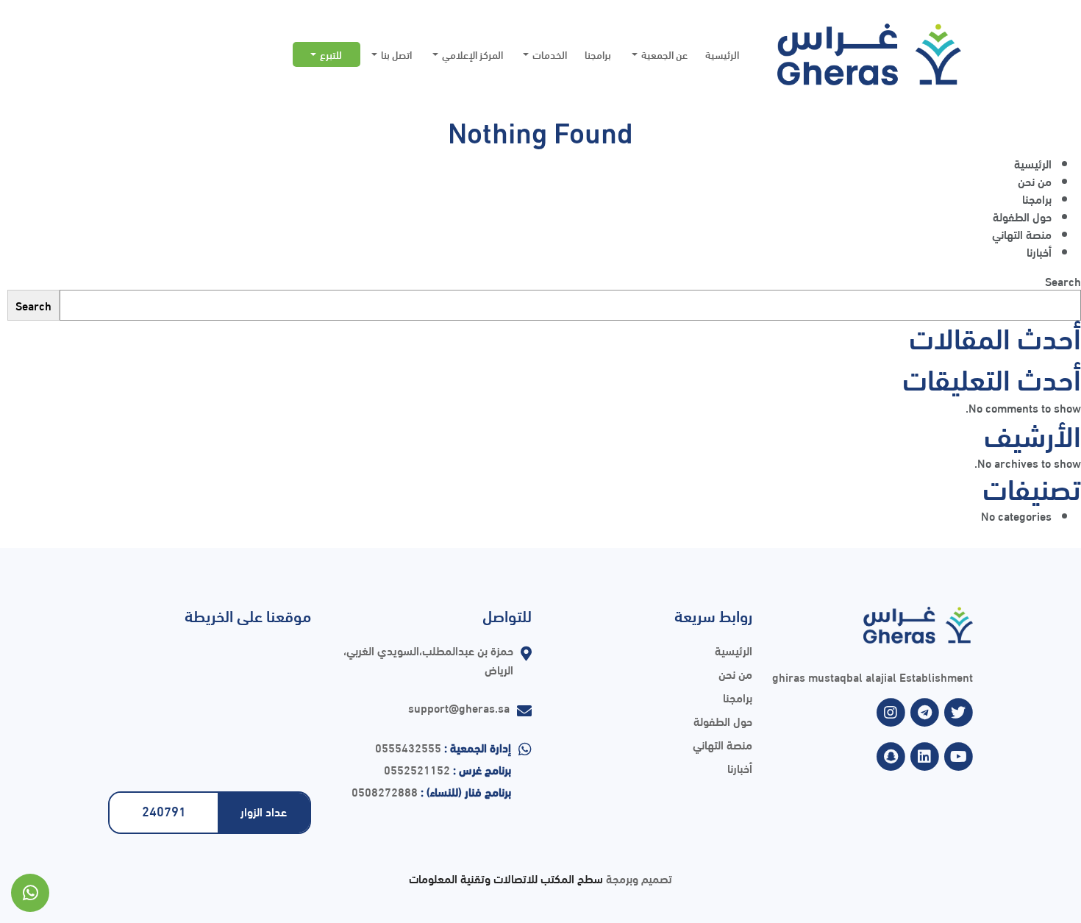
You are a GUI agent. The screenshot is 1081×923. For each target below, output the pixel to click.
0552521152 (417, 769)
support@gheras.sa (459, 707)
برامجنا (598, 54)
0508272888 (385, 791)
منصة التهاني (1022, 233)
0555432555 (408, 747)
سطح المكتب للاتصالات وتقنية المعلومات (506, 877)
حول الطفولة (1022, 216)
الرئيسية (722, 54)
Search (1063, 281)
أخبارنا (1039, 251)
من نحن (1035, 180)
